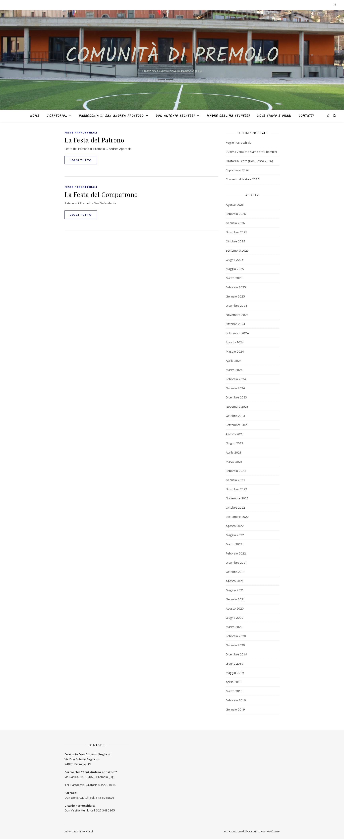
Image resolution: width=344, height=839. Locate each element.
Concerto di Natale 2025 (242, 179)
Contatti (306, 116)
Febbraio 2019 (236, 700)
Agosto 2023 (235, 434)
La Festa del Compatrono (101, 194)
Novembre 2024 (237, 315)
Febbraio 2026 (236, 214)
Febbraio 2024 (236, 379)
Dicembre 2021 (236, 562)
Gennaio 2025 (235, 296)
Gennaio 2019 (235, 709)
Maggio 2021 (235, 590)
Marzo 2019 (234, 691)
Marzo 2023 (234, 461)
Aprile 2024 (233, 361)
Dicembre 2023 (236, 397)
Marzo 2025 (234, 278)
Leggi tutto (81, 160)
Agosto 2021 (235, 581)
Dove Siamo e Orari (274, 116)
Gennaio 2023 (235, 480)
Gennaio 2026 (235, 223)
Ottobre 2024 (235, 324)
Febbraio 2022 (236, 553)
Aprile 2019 (233, 682)
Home (34, 116)
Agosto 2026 (235, 205)
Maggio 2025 (235, 269)
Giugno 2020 (234, 618)
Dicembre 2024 (236, 305)
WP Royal (87, 831)
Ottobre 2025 (235, 241)
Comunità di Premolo (172, 56)
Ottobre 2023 (235, 416)
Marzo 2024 (234, 370)
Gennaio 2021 (235, 599)
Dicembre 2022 (236, 489)
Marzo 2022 (234, 544)
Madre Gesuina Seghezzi (228, 116)
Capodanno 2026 (237, 170)
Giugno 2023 (234, 443)
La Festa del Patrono (94, 139)
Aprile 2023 (233, 452)
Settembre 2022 (237, 517)
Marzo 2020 (234, 627)
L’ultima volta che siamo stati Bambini (251, 152)
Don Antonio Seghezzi (175, 116)
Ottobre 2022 (235, 507)
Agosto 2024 (235, 342)
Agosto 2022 (235, 526)
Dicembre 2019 (236, 654)
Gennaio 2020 (235, 645)
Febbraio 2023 (236, 471)
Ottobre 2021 (235, 572)
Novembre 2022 (237, 498)
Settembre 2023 (237, 425)
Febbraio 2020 (236, 636)
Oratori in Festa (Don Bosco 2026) (249, 161)
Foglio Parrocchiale (238, 142)
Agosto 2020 (235, 608)
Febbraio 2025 (236, 287)
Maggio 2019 (235, 673)
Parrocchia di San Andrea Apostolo (111, 116)
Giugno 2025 (234, 260)
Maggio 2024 (235, 351)
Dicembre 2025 (236, 232)
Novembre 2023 (237, 406)
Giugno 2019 (234, 663)
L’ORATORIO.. (57, 116)
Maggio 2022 (235, 535)
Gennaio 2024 (235, 388)
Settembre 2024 (237, 333)
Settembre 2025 (237, 250)
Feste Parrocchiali (80, 132)
